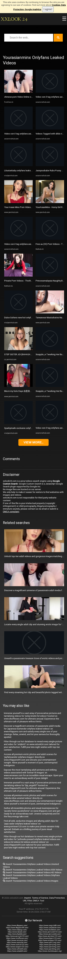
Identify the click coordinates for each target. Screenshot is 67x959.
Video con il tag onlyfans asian (18, 133)
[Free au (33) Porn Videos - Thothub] (50, 239)
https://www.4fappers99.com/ (17, 928)
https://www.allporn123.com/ (50, 938)
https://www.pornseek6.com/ (50, 934)
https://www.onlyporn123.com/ (49, 940)
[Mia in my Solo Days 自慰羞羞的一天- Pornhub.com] (18, 386)
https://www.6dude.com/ (17, 932)
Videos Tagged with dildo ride (50, 133)
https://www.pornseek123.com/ (50, 932)
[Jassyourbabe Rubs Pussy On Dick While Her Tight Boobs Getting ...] (50, 165)
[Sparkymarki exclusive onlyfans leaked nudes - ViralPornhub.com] (18, 423)
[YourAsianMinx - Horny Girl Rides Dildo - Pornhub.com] (50, 202)
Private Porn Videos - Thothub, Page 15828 (25, 280)
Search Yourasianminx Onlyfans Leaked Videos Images (31, 880)
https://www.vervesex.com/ (17, 940)
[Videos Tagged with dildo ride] (50, 128)
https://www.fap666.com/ (17, 934)
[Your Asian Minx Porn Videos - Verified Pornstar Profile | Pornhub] (18, 202)
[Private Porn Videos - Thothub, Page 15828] (18, 275)
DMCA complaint (11, 511)
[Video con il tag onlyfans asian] (18, 128)
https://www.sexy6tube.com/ (50, 928)
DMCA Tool (38, 900)
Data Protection (57, 897)
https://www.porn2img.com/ (49, 945)
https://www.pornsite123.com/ (17, 936)
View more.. (33, 442)
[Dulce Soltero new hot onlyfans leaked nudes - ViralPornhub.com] (18, 312)
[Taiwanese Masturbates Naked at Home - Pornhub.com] (50, 312)
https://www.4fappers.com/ (17, 925)
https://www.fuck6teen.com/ (49, 930)
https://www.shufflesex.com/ (17, 938)
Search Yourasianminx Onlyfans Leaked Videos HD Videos (33, 872)
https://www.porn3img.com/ (49, 947)
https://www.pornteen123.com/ (50, 936)
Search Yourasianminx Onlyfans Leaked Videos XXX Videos (33, 869)
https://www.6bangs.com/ (17, 930)
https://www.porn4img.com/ (49, 949)
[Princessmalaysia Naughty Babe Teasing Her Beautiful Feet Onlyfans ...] (50, 275)
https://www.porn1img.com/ (49, 942)
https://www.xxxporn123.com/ (17, 947)
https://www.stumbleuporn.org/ (50, 951)
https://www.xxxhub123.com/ (17, 945)
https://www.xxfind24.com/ (17, 949)
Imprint (27, 897)
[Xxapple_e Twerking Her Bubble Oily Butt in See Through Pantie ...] (50, 349)
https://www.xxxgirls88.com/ (50, 925)
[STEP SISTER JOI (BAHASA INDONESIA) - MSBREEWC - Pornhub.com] (18, 349)
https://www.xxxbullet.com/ (17, 942)
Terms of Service (40, 897)
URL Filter (27, 900)
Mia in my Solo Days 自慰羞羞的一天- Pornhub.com (28, 391)
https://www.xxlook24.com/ (17, 951)
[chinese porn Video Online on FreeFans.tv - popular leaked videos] (18, 92)
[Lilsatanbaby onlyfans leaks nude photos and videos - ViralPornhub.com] (18, 165)
